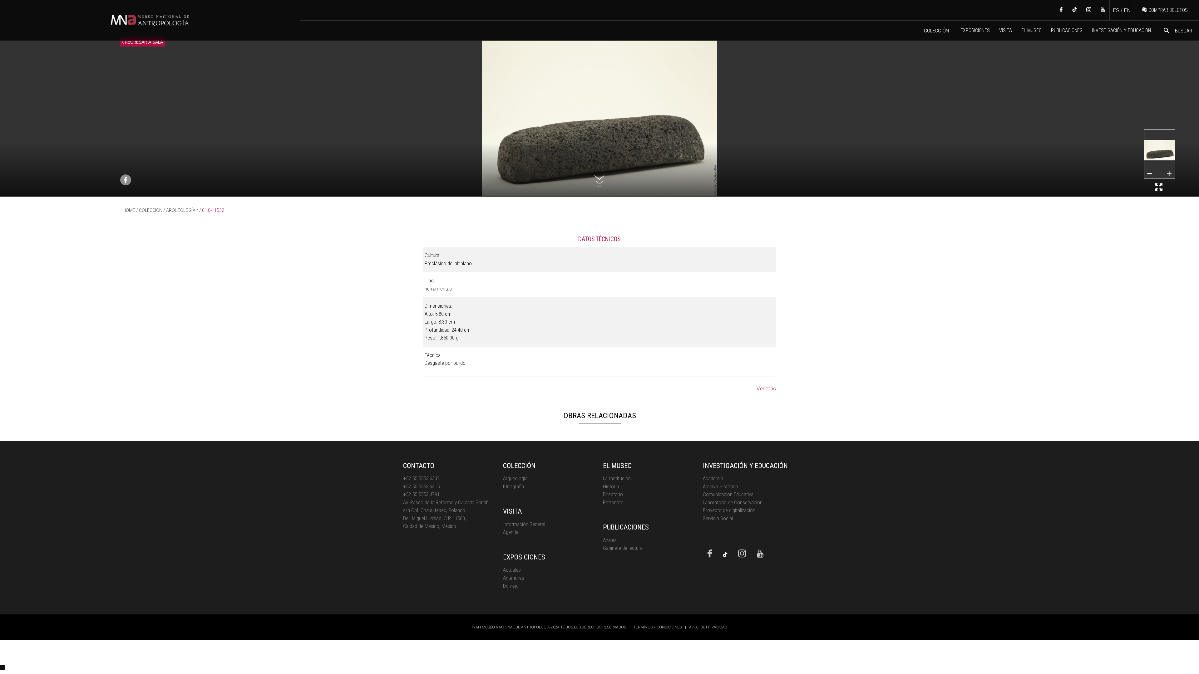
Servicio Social (718, 518)
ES (1116, 10)
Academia (713, 478)
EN (1127, 10)
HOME (129, 210)
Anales (610, 540)
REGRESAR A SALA (143, 42)
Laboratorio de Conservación (732, 502)
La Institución (617, 478)
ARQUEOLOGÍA (180, 210)
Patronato (613, 502)
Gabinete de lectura (623, 548)
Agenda (510, 532)
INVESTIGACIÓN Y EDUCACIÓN (1121, 30)
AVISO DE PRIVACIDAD (708, 627)
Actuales (512, 570)
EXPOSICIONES (975, 30)
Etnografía (513, 486)
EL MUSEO (1031, 30)
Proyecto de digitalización (729, 510)
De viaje (511, 586)
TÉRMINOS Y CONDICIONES (658, 627)
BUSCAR (1177, 30)
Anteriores (513, 578)
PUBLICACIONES (1067, 30)
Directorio (613, 494)
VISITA (1005, 30)
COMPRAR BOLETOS (1167, 10)
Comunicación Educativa (728, 494)
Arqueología (515, 478)
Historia (611, 486)
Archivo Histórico (720, 486)
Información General (524, 524)
